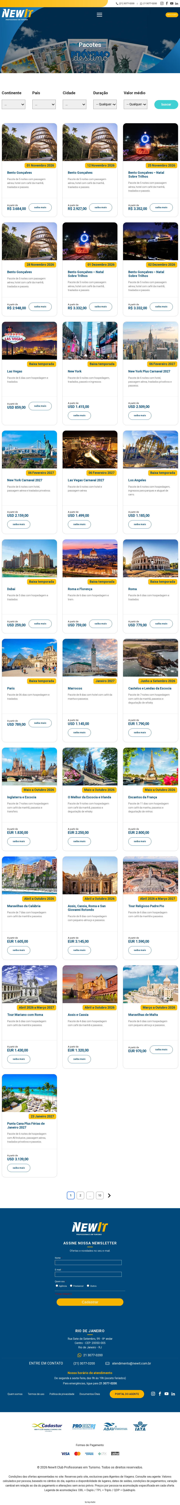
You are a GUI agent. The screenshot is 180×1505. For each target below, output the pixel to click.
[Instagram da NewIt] (153, 1394)
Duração (100, 93)
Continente (11, 93)
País (36, 93)
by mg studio (90, 1502)
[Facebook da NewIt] (160, 1394)
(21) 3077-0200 (126, 3)
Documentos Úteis (90, 1394)
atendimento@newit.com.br (131, 1363)
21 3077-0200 (150, 3)
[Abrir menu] (99, 14)
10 (99, 1195)
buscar (166, 104)
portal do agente (171, 14)
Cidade (69, 93)
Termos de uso (36, 1394)
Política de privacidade (62, 1394)
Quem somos (15, 1394)
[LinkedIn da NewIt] (173, 1394)
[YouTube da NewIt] (167, 1394)
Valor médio (134, 93)
